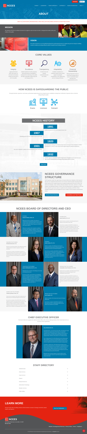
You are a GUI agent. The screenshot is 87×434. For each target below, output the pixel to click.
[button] (69, 1)
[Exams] (32, 102)
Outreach (54, 108)
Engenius (54, 431)
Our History (26, 21)
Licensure (43, 108)
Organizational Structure (37, 21)
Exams (32, 108)
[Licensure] (43, 102)
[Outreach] (54, 102)
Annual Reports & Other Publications (60, 21)
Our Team (46, 21)
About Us (19, 21)
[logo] (9, 6)
